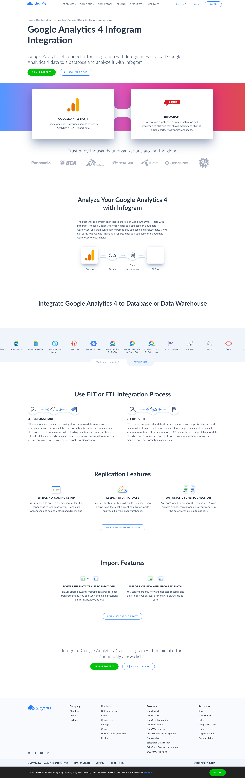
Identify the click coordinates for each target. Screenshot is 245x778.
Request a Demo (78, 72)
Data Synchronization (157, 720)
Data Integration (43, 20)
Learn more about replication (122, 528)
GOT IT (217, 773)
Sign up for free (104, 666)
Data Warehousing (156, 729)
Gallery (202, 720)
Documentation (206, 738)
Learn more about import (122, 616)
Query (104, 715)
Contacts (74, 715)
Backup (105, 725)
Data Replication (155, 725)
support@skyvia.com (204, 763)
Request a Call (182, 4)
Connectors (107, 720)
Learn (201, 729)
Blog (200, 711)
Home (30, 20)
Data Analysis (153, 738)
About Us (74, 711)
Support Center (206, 734)
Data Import (153, 711)
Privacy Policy (117, 763)
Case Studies (204, 715)
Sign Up (213, 4)
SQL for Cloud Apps (157, 752)
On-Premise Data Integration (161, 734)
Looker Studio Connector (113, 734)
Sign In (196, 4)
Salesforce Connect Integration (162, 747)
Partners (74, 720)
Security (100, 763)
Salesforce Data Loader (158, 743)
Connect (105, 729)
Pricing (104, 738)
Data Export (153, 715)
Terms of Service (82, 763)
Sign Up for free (41, 72)
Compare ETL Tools (207, 725)
